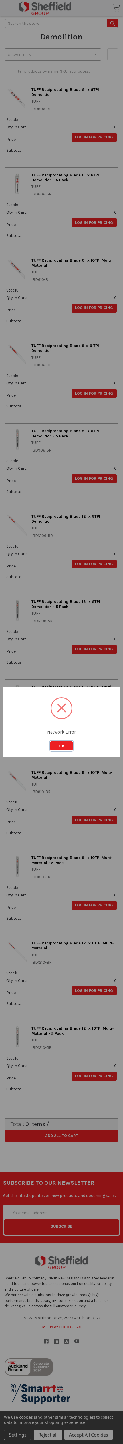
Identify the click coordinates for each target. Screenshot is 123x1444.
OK (61, 745)
